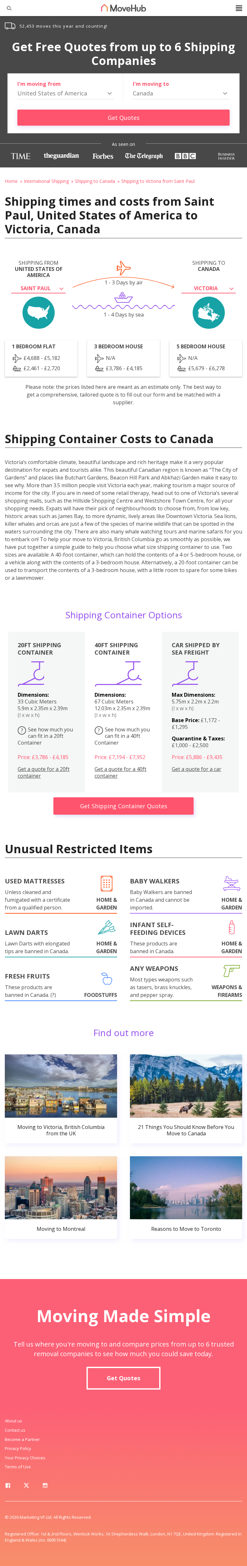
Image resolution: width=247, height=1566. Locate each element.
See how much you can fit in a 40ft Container (122, 736)
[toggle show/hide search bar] (6, 8)
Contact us (15, 1430)
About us (13, 1421)
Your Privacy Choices (25, 1458)
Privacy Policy (18, 1448)
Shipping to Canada (95, 181)
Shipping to (208, 266)
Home (11, 181)
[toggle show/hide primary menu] (239, 8)
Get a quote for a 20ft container (43, 772)
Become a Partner (22, 1439)
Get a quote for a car (196, 769)
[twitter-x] (26, 1487)
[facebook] (8, 1487)
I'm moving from (39, 83)
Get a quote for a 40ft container (120, 772)
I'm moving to (151, 83)
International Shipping (46, 181)
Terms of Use (18, 1467)
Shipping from (38, 269)
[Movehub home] (123, 8)
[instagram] (45, 1487)
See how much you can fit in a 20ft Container (45, 736)
